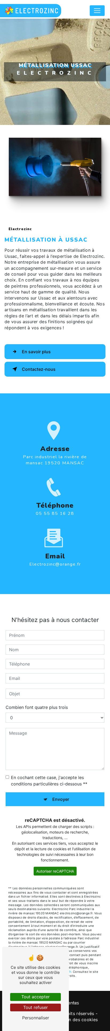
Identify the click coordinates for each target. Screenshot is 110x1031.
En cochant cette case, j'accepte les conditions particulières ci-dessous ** (49, 780)
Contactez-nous (39, 369)
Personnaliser (35, 1017)
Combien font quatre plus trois (37, 707)
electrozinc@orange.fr (55, 564)
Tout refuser (35, 1007)
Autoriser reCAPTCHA (55, 871)
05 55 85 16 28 (55, 513)
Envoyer (60, 799)
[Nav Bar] (97, 10)
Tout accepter (35, 996)
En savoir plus (36, 351)
